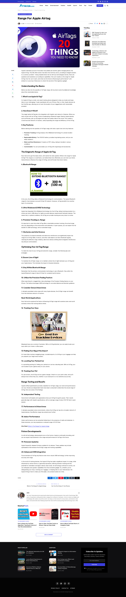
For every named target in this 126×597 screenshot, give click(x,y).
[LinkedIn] (12, 81)
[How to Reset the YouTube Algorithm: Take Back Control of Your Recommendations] (27, 514)
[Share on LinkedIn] (102, 23)
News (46, 5)
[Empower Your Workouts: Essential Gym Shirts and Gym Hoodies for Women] (87, 43)
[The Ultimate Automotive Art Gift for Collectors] (21, 553)
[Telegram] (12, 89)
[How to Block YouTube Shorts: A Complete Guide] (70, 514)
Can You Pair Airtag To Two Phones (60, 486)
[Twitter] (12, 78)
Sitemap (34, 1)
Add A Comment (48, 534)
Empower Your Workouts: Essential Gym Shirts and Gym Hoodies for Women (99, 43)
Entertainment (54, 5)
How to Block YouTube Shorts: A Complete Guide (69, 524)
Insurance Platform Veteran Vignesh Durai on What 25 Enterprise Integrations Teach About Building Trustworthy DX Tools (34, 567)
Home (41, 5)
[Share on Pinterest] (99, 23)
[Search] (107, 5)
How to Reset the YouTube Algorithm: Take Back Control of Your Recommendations (27, 525)
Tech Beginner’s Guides (25, 14)
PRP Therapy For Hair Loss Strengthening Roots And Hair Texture (99, 34)
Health (69, 5)
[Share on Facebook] (95, 23)
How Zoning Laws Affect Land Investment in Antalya (66, 559)
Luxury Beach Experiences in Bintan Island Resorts (34, 559)
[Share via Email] (104, 23)
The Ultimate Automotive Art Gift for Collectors (35, 552)
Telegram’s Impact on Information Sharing (67, 552)
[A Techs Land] (27, 5)
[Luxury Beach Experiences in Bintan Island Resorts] (21, 561)
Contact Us (28, 1)
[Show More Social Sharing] (107, 23)
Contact (100, 5)
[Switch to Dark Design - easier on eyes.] (105, 5)
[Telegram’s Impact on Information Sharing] (52, 553)
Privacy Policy (21, 1)
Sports (75, 5)
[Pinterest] (12, 85)
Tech (80, 5)
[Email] (12, 96)
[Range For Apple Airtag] (49, 47)
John (23, 23)
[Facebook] (12, 74)
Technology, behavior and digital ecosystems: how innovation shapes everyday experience (100, 53)
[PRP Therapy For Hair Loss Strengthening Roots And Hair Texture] (87, 34)
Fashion (63, 5)
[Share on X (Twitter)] (97, 23)
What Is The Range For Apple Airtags (38, 426)
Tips (85, 5)
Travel (90, 5)
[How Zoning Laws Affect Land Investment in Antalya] (52, 561)
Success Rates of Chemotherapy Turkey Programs (67, 567)
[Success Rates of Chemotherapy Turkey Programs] (52, 568)
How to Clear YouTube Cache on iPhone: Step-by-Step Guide (48, 524)
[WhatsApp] (12, 92)
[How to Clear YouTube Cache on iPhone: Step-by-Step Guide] (48, 514)
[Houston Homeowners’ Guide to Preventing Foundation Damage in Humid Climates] (87, 63)
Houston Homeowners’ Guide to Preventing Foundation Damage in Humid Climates (100, 64)
